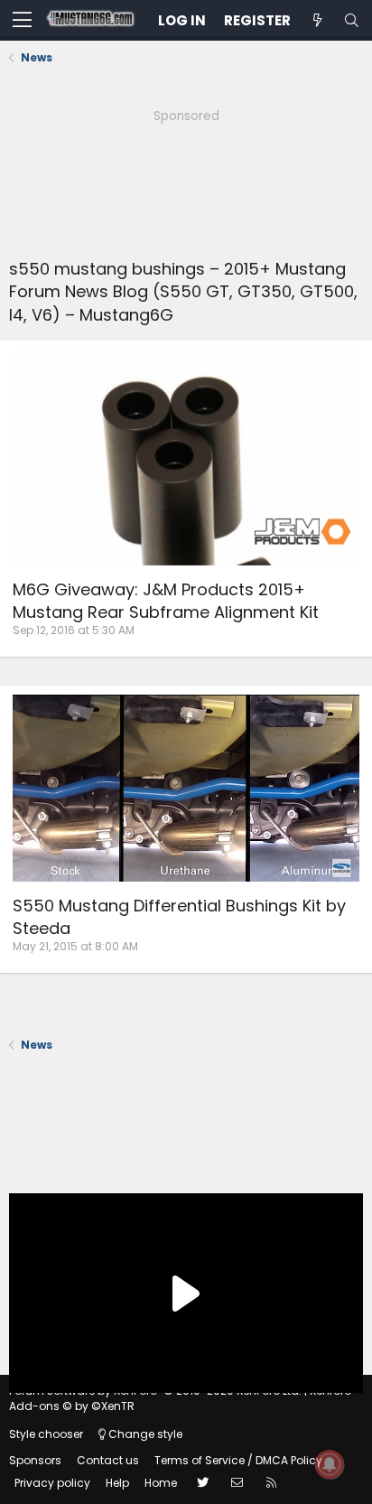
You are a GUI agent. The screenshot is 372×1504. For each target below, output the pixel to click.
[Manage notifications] (329, 1464)
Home (160, 1482)
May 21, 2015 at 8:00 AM (75, 946)
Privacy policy (52, 1482)
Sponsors (35, 1460)
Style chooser (46, 1434)
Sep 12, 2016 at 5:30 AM (74, 630)
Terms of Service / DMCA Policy (238, 1460)
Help (117, 1482)
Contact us (108, 1460)
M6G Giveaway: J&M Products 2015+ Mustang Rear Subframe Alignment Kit (166, 600)
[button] (22, 21)
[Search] (351, 20)
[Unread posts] (317, 20)
